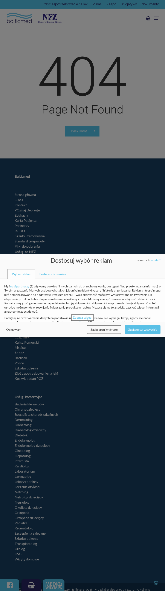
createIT (156, 260)
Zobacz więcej (82, 317)
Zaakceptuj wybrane (104, 329)
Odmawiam (13, 329)
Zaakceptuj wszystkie (142, 329)
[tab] (21, 274)
